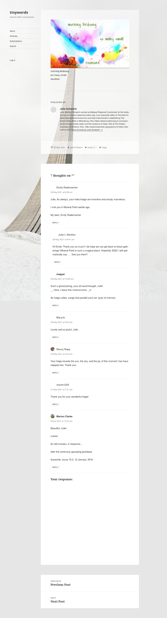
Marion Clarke (64, 416)
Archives (13, 36)
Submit (13, 46)
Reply (55, 222)
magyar (60, 274)
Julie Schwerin (76, 147)
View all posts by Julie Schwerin (86, 129)
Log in (12, 60)
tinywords (19, 12)
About (12, 30)
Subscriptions (16, 41)
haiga (104, 147)
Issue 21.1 (92, 147)
